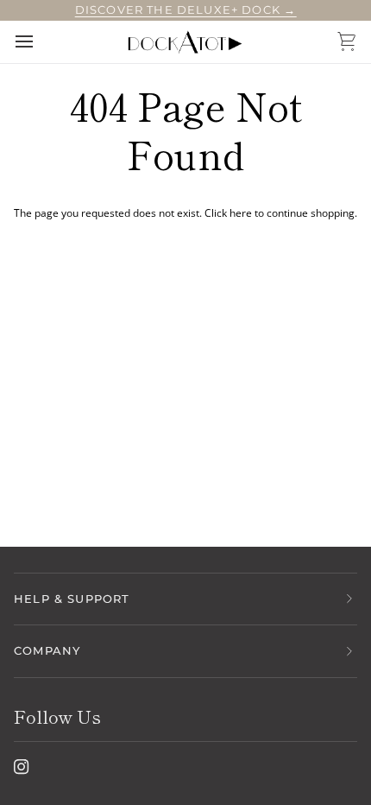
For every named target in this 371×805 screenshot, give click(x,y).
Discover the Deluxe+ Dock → (186, 9)
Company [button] (47, 650)
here (241, 213)
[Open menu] (40, 41)
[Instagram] (21, 767)
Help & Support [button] (71, 598)
